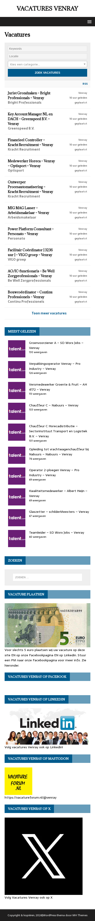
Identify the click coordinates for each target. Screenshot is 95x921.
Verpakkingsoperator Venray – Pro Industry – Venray (54, 366)
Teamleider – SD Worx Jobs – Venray (56, 532)
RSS (85, 84)
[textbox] (47, 64)
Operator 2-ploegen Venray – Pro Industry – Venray (54, 472)
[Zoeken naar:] (47, 577)
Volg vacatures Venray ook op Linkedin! (34, 747)
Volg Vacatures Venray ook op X (29, 897)
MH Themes (79, 915)
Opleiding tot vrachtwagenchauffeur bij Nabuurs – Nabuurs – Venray (59, 452)
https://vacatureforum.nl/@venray (30, 797)
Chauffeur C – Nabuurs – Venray (53, 405)
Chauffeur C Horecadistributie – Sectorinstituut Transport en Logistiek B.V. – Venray (58, 431)
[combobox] (47, 64)
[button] (88, 21)
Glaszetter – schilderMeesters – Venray (59, 511)
